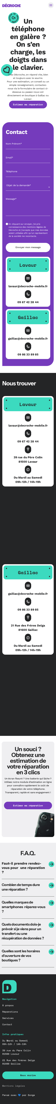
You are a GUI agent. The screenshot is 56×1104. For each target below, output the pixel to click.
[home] (11, 5)
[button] (51, 5)
